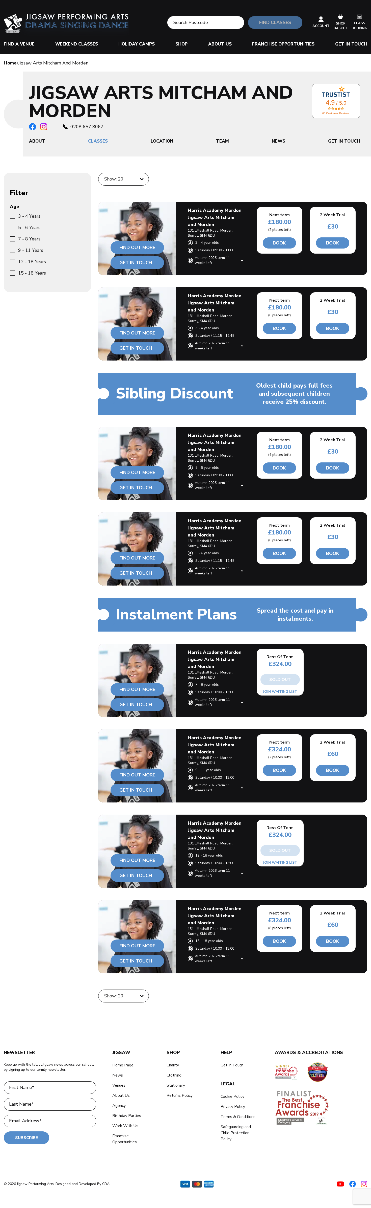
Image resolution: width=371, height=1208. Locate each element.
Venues (118, 1085)
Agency (119, 1105)
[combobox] (104, 179)
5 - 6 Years (29, 228)
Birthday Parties (126, 1115)
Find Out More (137, 247)
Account (321, 26)
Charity (173, 1065)
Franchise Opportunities (283, 44)
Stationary (176, 1085)
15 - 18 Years (32, 273)
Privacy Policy (233, 1106)
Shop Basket (341, 26)
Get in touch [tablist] (344, 141)
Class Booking (359, 26)
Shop (181, 44)
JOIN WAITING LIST (280, 691)
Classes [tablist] (98, 141)
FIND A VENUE (19, 44)
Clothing (174, 1075)
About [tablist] (37, 141)
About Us (220, 44)
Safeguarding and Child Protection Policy (236, 1133)
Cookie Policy (232, 1096)
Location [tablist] (162, 141)
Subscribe (26, 1137)
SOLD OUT (280, 679)
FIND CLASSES (275, 22)
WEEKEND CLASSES (76, 44)
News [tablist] (278, 141)
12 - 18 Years (32, 262)
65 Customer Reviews (336, 113)
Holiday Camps (136, 44)
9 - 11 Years (30, 250)
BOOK (279, 243)
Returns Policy (180, 1095)
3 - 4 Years (29, 216)
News (117, 1075)
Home (10, 63)
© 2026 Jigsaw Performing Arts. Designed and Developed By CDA (57, 1183)
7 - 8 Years (29, 239)
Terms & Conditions (238, 1117)
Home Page (123, 1065)
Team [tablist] (222, 141)
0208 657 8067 (86, 127)
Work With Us (125, 1126)
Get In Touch (351, 44)
